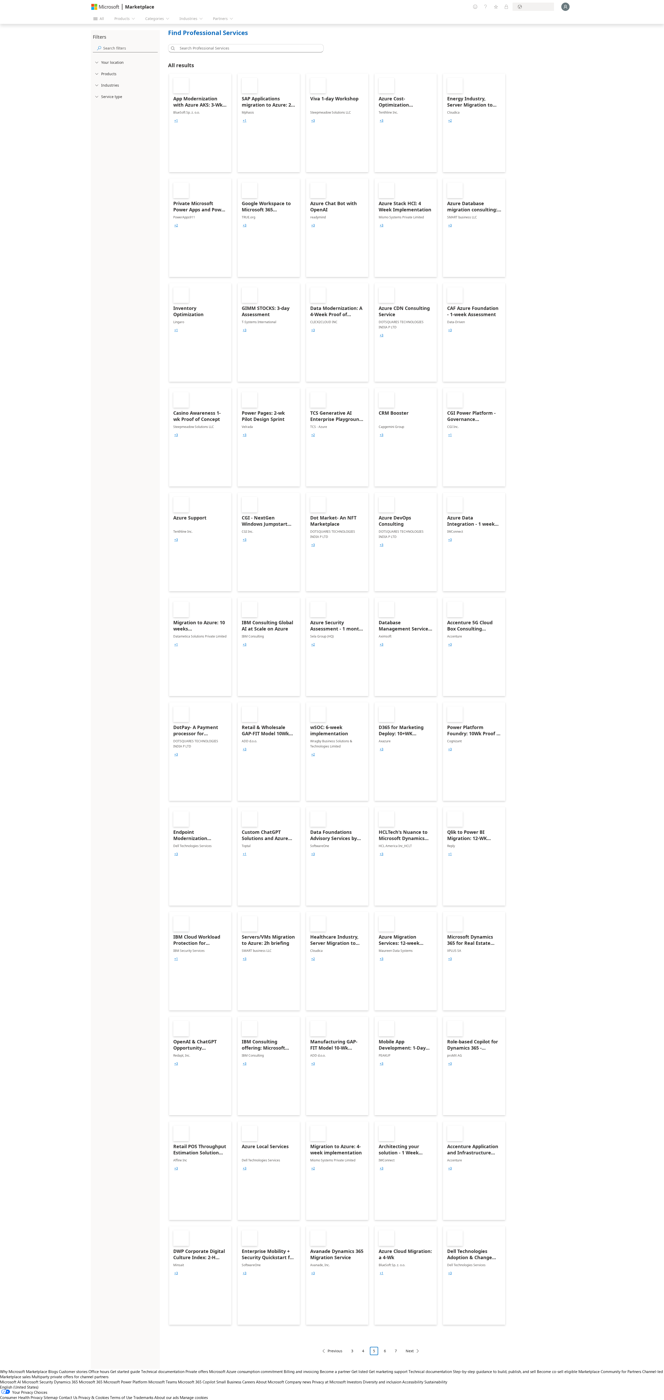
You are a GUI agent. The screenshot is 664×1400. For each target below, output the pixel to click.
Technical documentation (162, 1371)
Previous (335, 1350)
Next (410, 1350)
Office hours (98, 1371)
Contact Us (68, 1397)
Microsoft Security (37, 1381)
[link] (200, 123)
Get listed (359, 1371)
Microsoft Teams (162, 1381)
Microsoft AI (10, 1381)
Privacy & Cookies (93, 1397)
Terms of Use (121, 1397)
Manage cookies (194, 1397)
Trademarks (143, 1397)
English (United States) (19, 1387)
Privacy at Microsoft (329, 1381)
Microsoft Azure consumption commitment (246, 1371)
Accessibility (412, 1381)
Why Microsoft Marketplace (23, 1371)
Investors (354, 1381)
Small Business (228, 1381)
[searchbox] (130, 48)
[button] (172, 48)
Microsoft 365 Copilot (196, 1381)
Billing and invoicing (301, 1371)
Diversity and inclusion (382, 1381)
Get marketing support (388, 1371)
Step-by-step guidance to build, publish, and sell (494, 1371)
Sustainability (435, 1381)
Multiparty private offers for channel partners (70, 1376)
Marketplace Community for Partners (609, 1371)
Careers (248, 1381)
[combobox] (247, 48)
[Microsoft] (105, 7)
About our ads (166, 1397)
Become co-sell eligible (557, 1371)
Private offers (196, 1371)
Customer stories (73, 1371)
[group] (176, 121)
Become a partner (335, 1371)
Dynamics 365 (66, 1381)
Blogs (53, 1371)
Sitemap (51, 1397)
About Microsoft (270, 1381)
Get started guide (125, 1371)
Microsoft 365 (90, 1381)
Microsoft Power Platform (125, 1381)
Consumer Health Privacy (21, 1397)
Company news (298, 1381)
